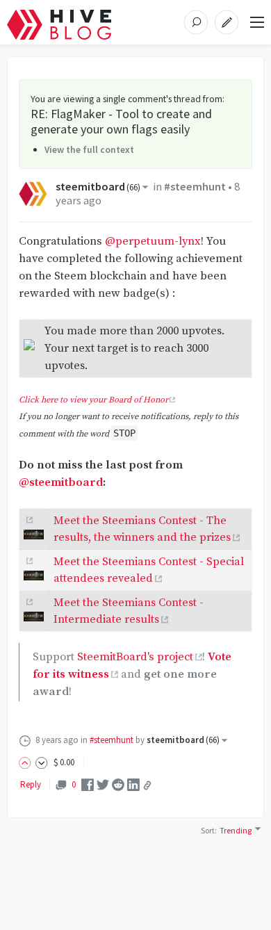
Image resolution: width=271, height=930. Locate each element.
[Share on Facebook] (87, 784)
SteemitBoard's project (135, 657)
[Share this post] (147, 785)
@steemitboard (61, 482)
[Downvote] (41, 762)
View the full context (89, 149)
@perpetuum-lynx (153, 241)
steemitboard (98, 186)
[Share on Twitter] (103, 784)
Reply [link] (30, 784)
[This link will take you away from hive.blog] (28, 520)
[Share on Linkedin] (133, 784)
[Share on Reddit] (118, 784)
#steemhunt (195, 186)
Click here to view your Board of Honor (93, 400)
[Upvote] (27, 762)
